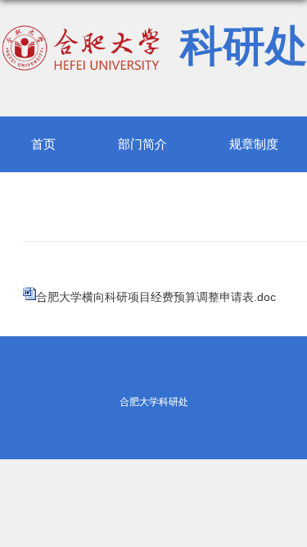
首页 (43, 144)
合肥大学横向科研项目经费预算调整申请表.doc (156, 296)
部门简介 (142, 144)
